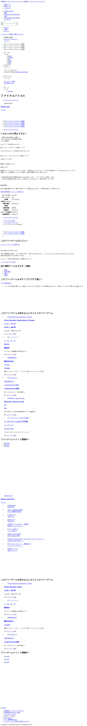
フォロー (3, 110)
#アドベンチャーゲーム (11, 100)
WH (5, 405)
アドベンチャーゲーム (11, 222)
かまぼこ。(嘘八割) (10, 323)
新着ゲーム (7, 4)
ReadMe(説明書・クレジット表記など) (12, 191)
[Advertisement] (32, 115)
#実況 (5, 270)
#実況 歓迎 (7, 271)
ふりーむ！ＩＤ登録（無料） (9, 34)
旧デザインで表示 (9, 716)
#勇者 (5, 275)
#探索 (5, 29)
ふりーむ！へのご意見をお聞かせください (17, 721)
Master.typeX (5, 107)
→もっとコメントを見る (8, 262)
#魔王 (5, 273)
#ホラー (6, 27)
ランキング (7, 8)
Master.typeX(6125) (7, 499)
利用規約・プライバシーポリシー (14, 710)
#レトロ (6, 31)
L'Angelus (7, 364)
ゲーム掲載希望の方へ (11, 719)
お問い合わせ (8, 718)
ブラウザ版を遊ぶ (6, 283)
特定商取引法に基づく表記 (12, 712)
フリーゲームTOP (9, 220)
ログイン (21, 34)
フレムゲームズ (9, 425)
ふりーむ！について (10, 714)
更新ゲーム (7, 6)
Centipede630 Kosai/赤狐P (11, 385)
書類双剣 (7, 344)
